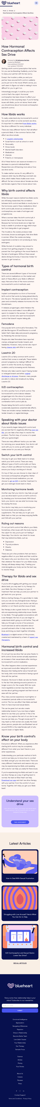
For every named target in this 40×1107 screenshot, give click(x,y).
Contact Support (20, 1095)
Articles (11, 10)
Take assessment (20, 822)
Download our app (9, 780)
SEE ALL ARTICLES (20, 963)
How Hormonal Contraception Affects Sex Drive (18, 13)
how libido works (29, 123)
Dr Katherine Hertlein (22, 60)
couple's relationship (15, 139)
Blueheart (6, 634)
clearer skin (11, 347)
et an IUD (14, 481)
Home (4, 10)
